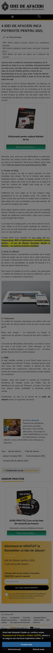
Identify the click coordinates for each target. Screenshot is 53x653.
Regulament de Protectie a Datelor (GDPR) (22, 635)
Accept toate (26, 644)
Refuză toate (38, 649)
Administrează (14, 649)
